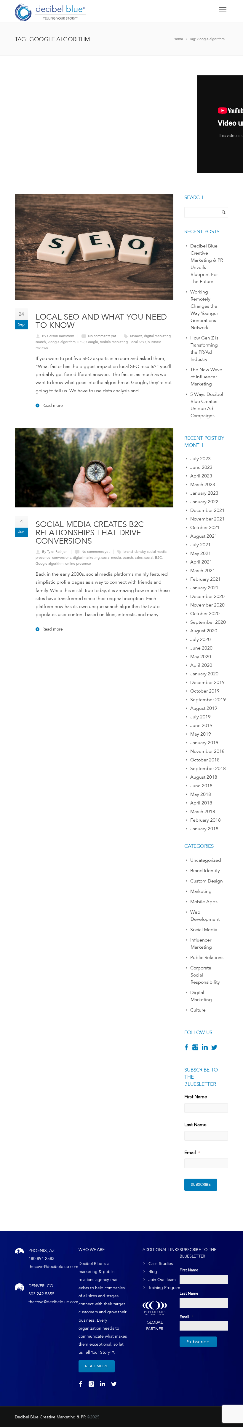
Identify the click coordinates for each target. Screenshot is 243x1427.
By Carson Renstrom (58, 336)
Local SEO (138, 342)
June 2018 (201, 786)
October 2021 (205, 528)
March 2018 (202, 812)
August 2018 (203, 777)
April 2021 (201, 562)
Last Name (195, 1125)
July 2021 (200, 545)
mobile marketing (114, 342)
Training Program (164, 1287)
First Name (195, 1097)
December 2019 (207, 682)
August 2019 (203, 708)
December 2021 (207, 510)
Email (192, 1152)
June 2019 (201, 725)
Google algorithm (62, 342)
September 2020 (208, 622)
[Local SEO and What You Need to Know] (94, 247)
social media (111, 557)
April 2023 (201, 476)
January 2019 (204, 743)
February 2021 (205, 579)
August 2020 (203, 631)
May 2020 (200, 657)
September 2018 (208, 769)
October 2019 (205, 691)
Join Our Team (162, 1279)
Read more (52, 406)
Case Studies (160, 1263)
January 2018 (204, 829)
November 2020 (207, 605)
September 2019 (208, 700)
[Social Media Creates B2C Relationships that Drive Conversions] (94, 467)
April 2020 (201, 665)
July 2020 (200, 639)
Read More (96, 1366)
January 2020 (204, 674)
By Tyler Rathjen (55, 552)
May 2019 (200, 734)
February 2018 (205, 820)
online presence (78, 563)
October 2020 (205, 614)
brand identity (135, 552)
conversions (61, 557)
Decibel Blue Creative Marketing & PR (50, 1417)
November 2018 (207, 751)
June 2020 (201, 648)
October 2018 (205, 760)
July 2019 (200, 717)
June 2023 (201, 467)
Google (92, 342)
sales (139, 557)
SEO (80, 342)
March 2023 (202, 485)
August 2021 (203, 536)
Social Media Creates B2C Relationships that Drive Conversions (90, 532)
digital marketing (157, 336)
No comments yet (102, 336)
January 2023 (204, 493)
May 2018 (200, 794)
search (41, 342)
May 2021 (200, 553)
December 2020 (207, 596)
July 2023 (200, 459)
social (148, 557)
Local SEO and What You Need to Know (101, 321)
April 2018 (201, 803)
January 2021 (204, 588)
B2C (158, 557)
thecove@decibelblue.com (53, 1266)
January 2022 (204, 502)
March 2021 (202, 571)
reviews (136, 336)
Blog (152, 1271)
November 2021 (207, 519)
